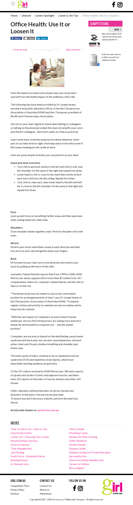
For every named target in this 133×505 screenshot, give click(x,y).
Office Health (76, 429)
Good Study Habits (21, 432)
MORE (117, 29)
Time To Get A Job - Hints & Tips (29, 429)
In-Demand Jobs (20, 464)
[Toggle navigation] (14, 3)
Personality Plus (78, 456)
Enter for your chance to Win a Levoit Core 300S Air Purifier (111, 57)
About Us (44, 489)
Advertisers (46, 493)
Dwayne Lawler (77, 448)
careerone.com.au (48, 410)
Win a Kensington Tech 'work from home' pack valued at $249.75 (112, 37)
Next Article (73, 49)
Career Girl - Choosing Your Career (30, 436)
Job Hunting (17, 452)
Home (14, 15)
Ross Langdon (76, 467)
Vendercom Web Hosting (83, 436)
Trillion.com (70, 499)
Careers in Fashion (79, 464)
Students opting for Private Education (90, 452)
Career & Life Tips (68, 15)
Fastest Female (77, 444)
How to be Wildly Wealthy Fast (86, 460)
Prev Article (20, 49)
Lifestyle (26, 15)
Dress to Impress (20, 444)
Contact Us (45, 485)
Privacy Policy (17, 489)
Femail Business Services (24, 440)
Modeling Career (78, 432)
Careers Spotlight (44, 15)
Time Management (21, 448)
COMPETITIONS (99, 23)
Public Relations (78, 440)
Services (15, 493)
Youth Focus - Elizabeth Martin (28, 456)
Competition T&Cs (20, 485)
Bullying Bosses (19, 460)
